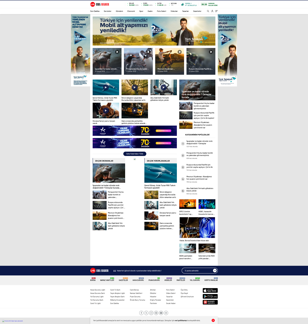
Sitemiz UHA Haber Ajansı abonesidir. (13, 321)
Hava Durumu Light (97, 290)
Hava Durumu (138, 279)
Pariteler (181, 279)
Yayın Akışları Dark (117, 296)
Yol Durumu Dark (96, 300)
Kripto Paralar (211, 279)
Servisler (107, 11)
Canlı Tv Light (95, 303)
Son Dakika (94, 11)
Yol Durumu (195, 279)
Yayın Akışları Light (117, 293)
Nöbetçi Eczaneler (117, 300)
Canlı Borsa (134, 290)
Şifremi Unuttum (187, 296)
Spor (141, 11)
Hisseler (168, 279)
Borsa (93, 279)
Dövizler (153, 293)
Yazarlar (185, 11)
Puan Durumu (154, 279)
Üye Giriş (184, 290)
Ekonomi (131, 11)
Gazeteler (197, 11)
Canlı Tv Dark (115, 290)
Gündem (119, 11)
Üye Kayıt (184, 293)
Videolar (174, 11)
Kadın (150, 11)
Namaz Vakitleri (107, 279)
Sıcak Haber (171, 303)
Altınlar (153, 290)
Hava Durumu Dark (97, 293)
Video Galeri (170, 293)
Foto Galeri (161, 11)
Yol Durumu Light (97, 296)
